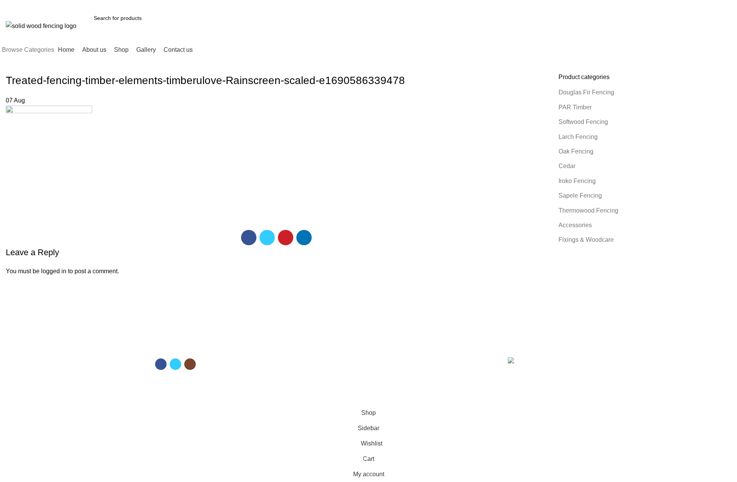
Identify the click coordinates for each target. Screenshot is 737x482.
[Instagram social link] (190, 364)
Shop (269, 372)
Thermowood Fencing (588, 210)
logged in (53, 271)
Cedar (567, 166)
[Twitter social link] (653, 5)
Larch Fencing (578, 137)
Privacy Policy (389, 385)
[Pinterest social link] (662, 5)
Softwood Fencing (583, 122)
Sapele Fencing (580, 195)
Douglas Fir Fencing (586, 92)
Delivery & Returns (395, 372)
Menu (271, 346)
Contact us (276, 385)
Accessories (575, 225)
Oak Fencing (576, 151)
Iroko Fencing (577, 181)
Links (380, 346)
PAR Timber (575, 107)
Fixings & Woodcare (586, 239)
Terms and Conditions (398, 359)
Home (270, 359)
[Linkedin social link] (670, 5)
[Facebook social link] (644, 5)
